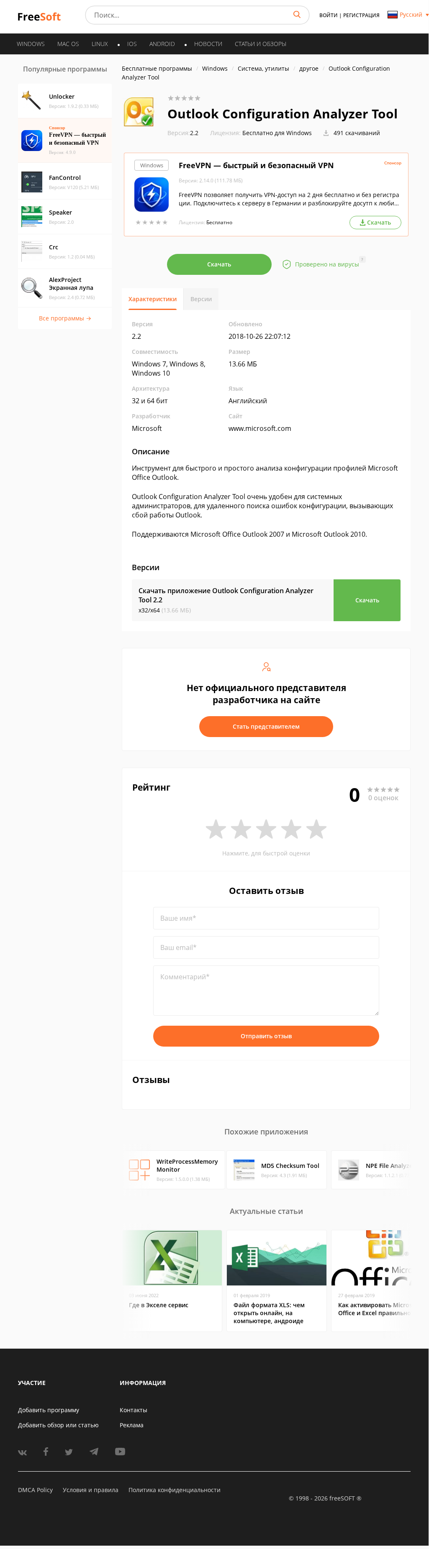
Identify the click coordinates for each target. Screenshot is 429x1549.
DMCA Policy (35, 1490)
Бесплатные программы (157, 68)
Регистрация (361, 15)
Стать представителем (266, 726)
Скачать (219, 264)
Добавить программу (48, 1410)
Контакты (133, 1410)
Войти (328, 15)
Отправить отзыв (266, 1036)
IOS (132, 44)
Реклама (132, 1425)
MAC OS (68, 44)
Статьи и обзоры (260, 44)
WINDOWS (31, 44)
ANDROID (162, 44)
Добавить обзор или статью (58, 1425)
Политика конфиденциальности (174, 1490)
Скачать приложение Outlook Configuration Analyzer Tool (226, 595)
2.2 (182, 133)
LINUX (100, 44)
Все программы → (65, 318)
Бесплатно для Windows (277, 133)
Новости (208, 44)
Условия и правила (90, 1490)
